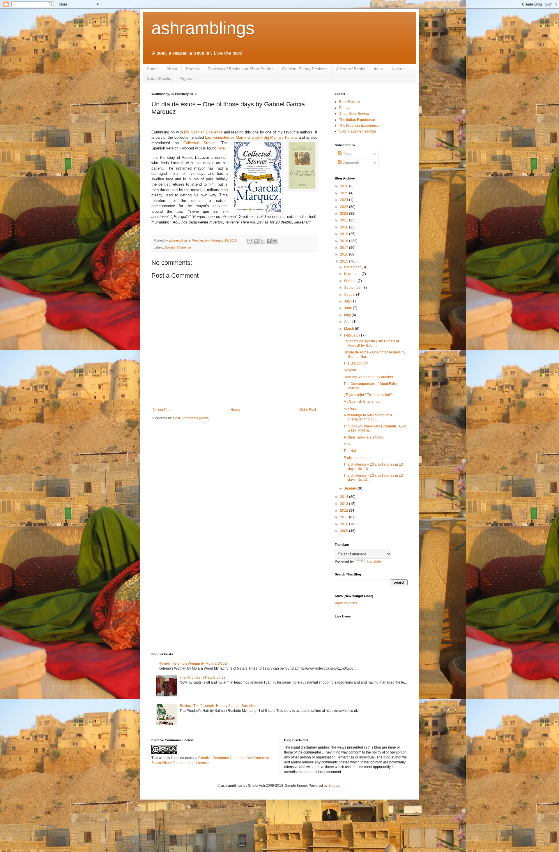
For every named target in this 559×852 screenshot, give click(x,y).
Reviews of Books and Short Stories (240, 68)
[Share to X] (262, 241)
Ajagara (350, 370)
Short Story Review (354, 114)
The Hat (350, 451)
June (348, 308)
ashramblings (202, 28)
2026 (344, 186)
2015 (344, 261)
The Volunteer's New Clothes (202, 677)
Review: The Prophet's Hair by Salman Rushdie (217, 706)
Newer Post (162, 410)
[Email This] (249, 241)
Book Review (349, 102)
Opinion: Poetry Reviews (304, 68)
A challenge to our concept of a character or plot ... (368, 417)
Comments (351, 163)
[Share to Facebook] (269, 241)
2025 (344, 193)
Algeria (186, 78)
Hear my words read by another (368, 377)
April (348, 322)
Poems (192, 68)
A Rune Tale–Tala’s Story (363, 437)
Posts (346, 154)
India (378, 68)
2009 (344, 531)
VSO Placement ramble (357, 131)
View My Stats (346, 603)
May (348, 315)
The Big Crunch (356, 363)
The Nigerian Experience (359, 126)
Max (347, 444)
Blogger (334, 786)
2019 (344, 234)
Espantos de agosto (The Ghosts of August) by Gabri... (371, 343)
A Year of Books (350, 68)
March (349, 329)
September (353, 288)
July (347, 301)
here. (221, 148)
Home (152, 68)
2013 (344, 504)
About (172, 68)
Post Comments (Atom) (191, 418)
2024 (344, 200)
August (350, 295)
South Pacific (159, 78)
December (353, 267)
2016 (344, 254)
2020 (344, 227)
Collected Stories (199, 143)
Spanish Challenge (178, 247)
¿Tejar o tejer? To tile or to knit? (368, 395)
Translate (373, 561)
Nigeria (398, 68)
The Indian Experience (357, 120)
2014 (344, 497)
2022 (344, 214)
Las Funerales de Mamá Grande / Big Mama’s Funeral (251, 137)
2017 (344, 248)
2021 (344, 220)
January (351, 488)
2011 (344, 517)
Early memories (356, 458)
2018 (344, 241)
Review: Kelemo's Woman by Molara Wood (193, 663)
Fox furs (350, 408)
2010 (344, 524)
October (351, 281)
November (353, 274)
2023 (344, 207)
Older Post (307, 410)
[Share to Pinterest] (275, 241)
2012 (344, 510)
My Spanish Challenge (203, 132)
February (351, 335)
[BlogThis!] (256, 241)
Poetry (344, 108)
